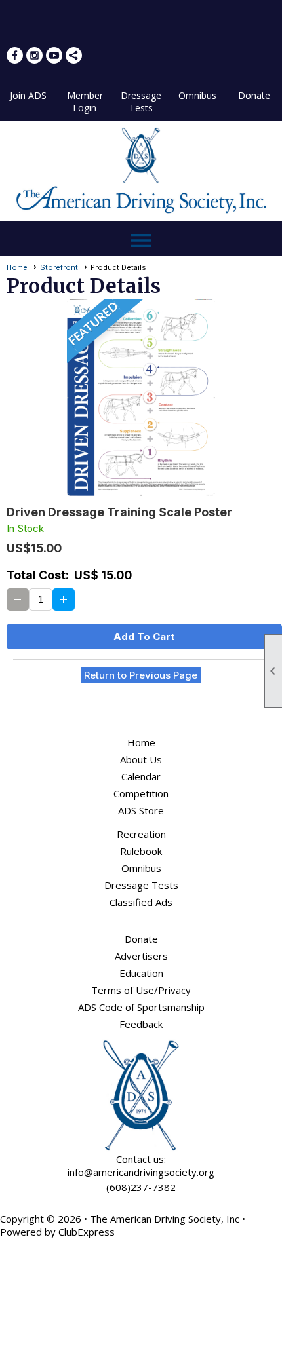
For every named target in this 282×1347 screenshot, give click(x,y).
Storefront (59, 267)
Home (17, 267)
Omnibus (197, 95)
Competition (141, 793)
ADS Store (141, 810)
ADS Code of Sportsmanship (141, 1007)
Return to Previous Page (140, 675)
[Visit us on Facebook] (15, 55)
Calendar (141, 776)
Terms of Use (122, 989)
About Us (141, 759)
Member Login (85, 101)
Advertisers (141, 955)
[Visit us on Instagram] (34, 55)
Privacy (174, 989)
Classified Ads (141, 902)
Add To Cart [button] (143, 636)
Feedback (141, 1024)
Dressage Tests (141, 101)
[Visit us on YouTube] (54, 55)
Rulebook (141, 851)
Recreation (141, 834)
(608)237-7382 (141, 1187)
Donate (254, 95)
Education (141, 972)
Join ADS (28, 95)
